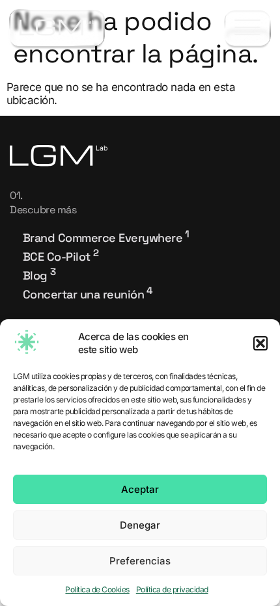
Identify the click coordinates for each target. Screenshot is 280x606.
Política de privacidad (172, 589)
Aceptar (140, 489)
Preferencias (140, 561)
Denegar (140, 525)
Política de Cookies (97, 589)
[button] (260, 343)
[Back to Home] (57, 28)
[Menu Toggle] (247, 28)
